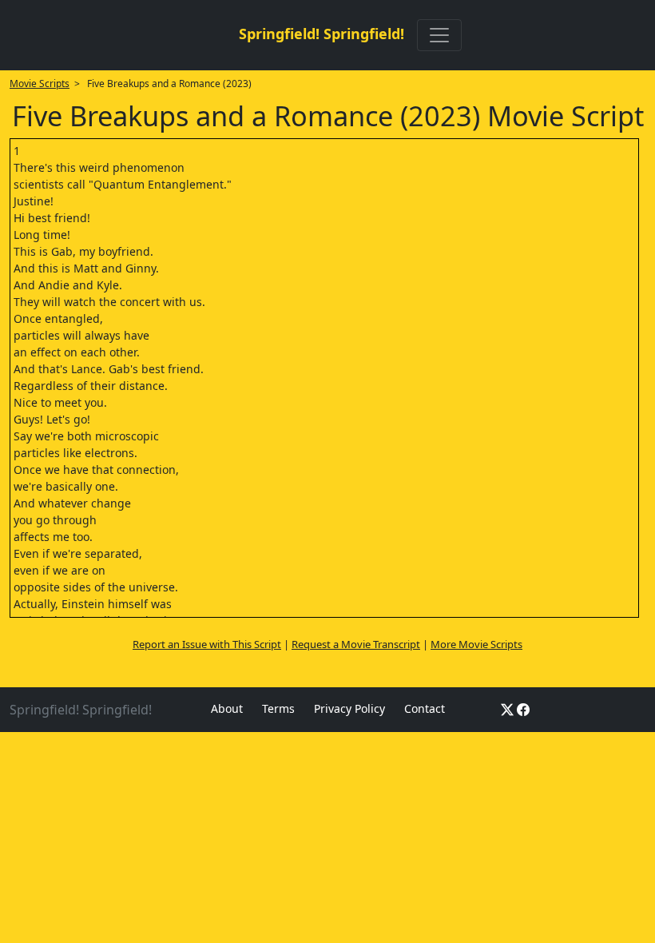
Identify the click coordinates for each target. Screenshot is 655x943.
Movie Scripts (39, 83)
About (227, 708)
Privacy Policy (349, 708)
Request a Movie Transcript (356, 644)
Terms (278, 708)
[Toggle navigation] (439, 35)
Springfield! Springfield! (321, 33)
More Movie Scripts (476, 644)
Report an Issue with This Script (207, 644)
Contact (424, 708)
